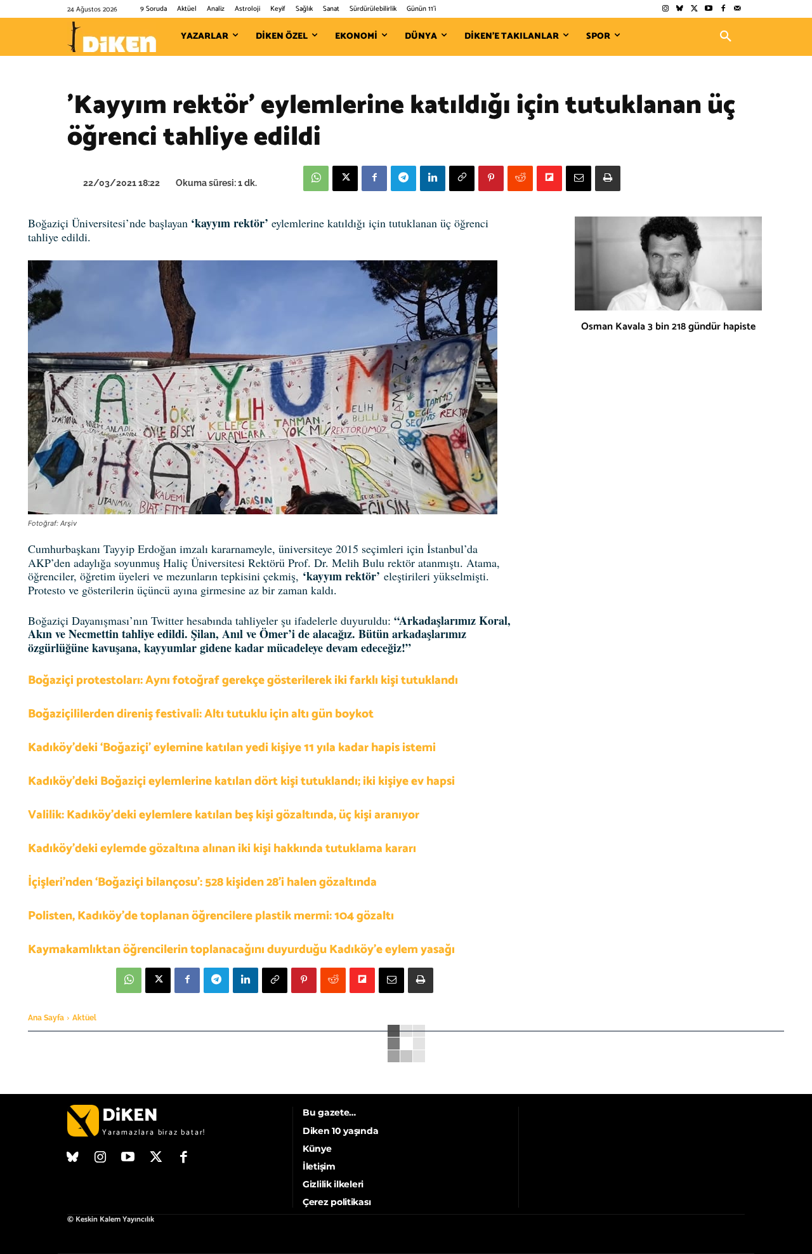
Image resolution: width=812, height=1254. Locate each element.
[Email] (578, 178)
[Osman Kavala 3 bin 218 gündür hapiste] (668, 263)
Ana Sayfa (46, 1017)
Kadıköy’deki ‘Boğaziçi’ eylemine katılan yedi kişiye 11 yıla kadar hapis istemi (232, 747)
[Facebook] (723, 9)
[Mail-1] (737, 9)
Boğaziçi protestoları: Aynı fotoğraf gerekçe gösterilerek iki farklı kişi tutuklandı (243, 680)
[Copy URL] (462, 178)
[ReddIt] (520, 178)
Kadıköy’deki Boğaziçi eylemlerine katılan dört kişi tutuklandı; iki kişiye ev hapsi (241, 781)
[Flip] (549, 178)
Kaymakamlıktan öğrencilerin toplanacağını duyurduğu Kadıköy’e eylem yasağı (241, 949)
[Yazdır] (607, 178)
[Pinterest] (491, 178)
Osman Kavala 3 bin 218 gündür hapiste (668, 326)
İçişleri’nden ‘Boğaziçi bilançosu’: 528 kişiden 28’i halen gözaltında (202, 882)
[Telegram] (403, 178)
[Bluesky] (679, 9)
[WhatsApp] (316, 178)
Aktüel (84, 1017)
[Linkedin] (432, 178)
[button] (726, 37)
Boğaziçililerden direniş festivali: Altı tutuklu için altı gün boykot (201, 714)
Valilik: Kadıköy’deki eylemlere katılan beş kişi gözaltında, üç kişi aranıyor (223, 815)
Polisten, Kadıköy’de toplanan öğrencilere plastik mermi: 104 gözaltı (211, 916)
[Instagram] (665, 9)
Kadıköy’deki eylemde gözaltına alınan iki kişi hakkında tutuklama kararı (222, 848)
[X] (345, 178)
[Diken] (111, 37)
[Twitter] (694, 9)
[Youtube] (709, 9)
